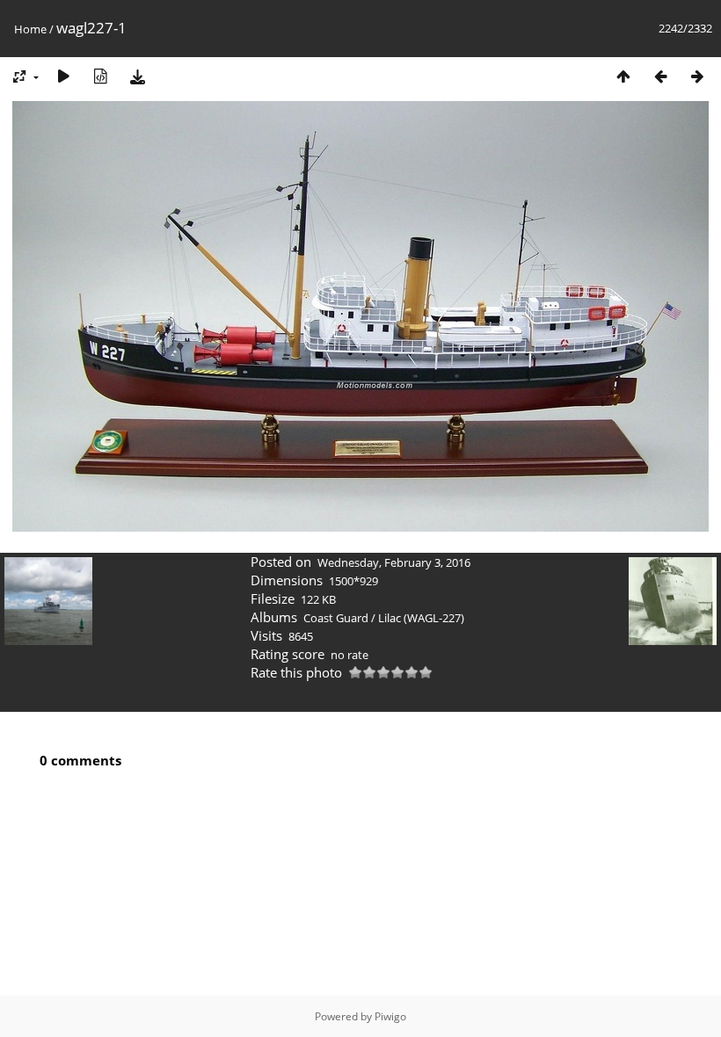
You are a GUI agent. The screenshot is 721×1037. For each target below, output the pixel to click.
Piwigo (390, 1016)
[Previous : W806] (660, 76)
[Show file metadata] (100, 76)
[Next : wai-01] (697, 76)
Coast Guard (335, 618)
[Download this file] (137, 76)
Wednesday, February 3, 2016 (393, 562)
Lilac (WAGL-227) (421, 618)
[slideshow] (63, 76)
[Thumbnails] (623, 76)
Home (30, 29)
